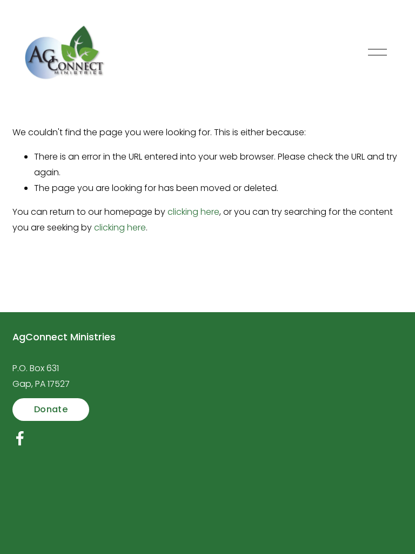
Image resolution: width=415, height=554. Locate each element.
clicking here (193, 212)
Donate (51, 409)
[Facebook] (20, 438)
